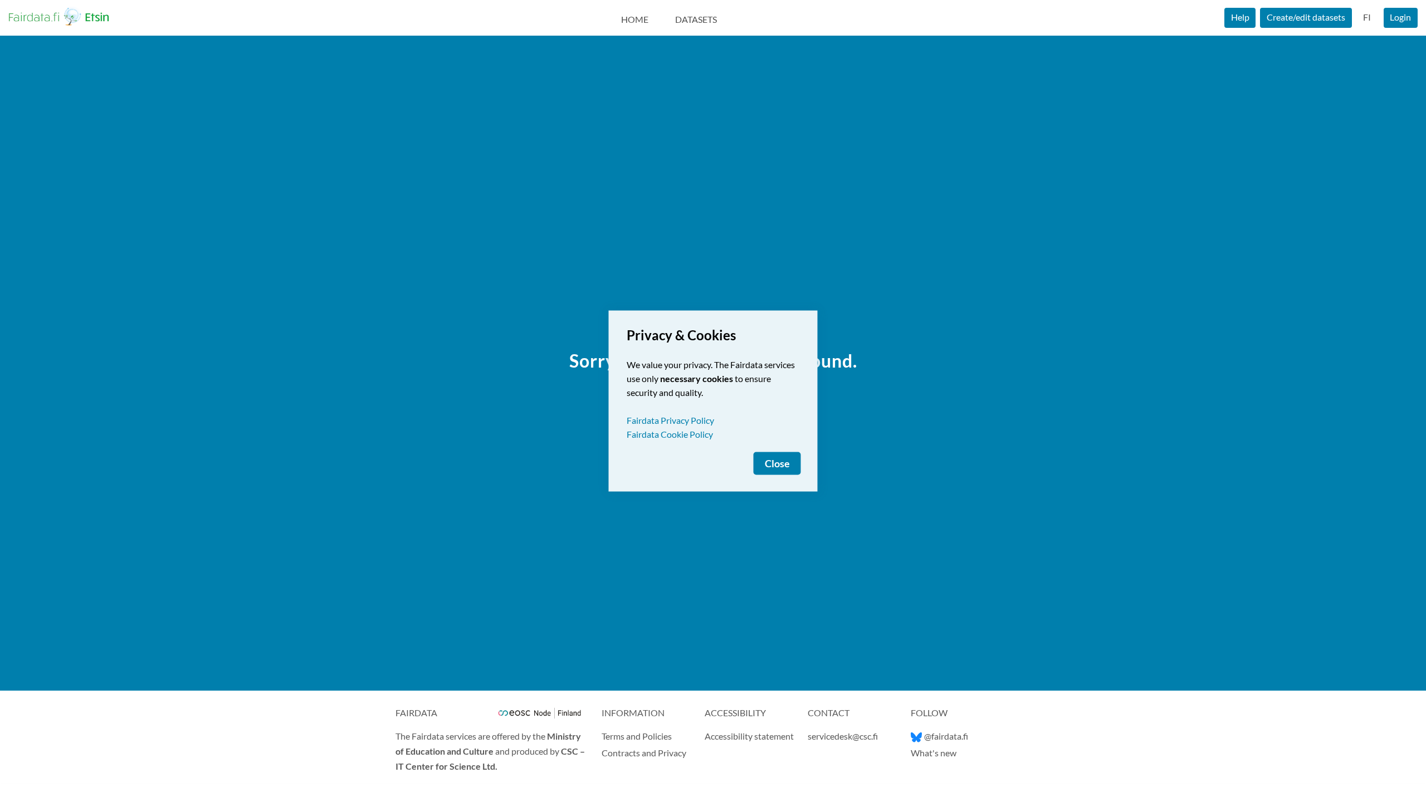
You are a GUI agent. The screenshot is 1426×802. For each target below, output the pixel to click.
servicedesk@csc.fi (843, 736)
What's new (933, 752)
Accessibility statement (749, 736)
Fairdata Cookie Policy (670, 434)
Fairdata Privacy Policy (670, 420)
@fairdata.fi (946, 736)
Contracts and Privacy (644, 752)
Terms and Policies (637, 736)
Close (777, 464)
